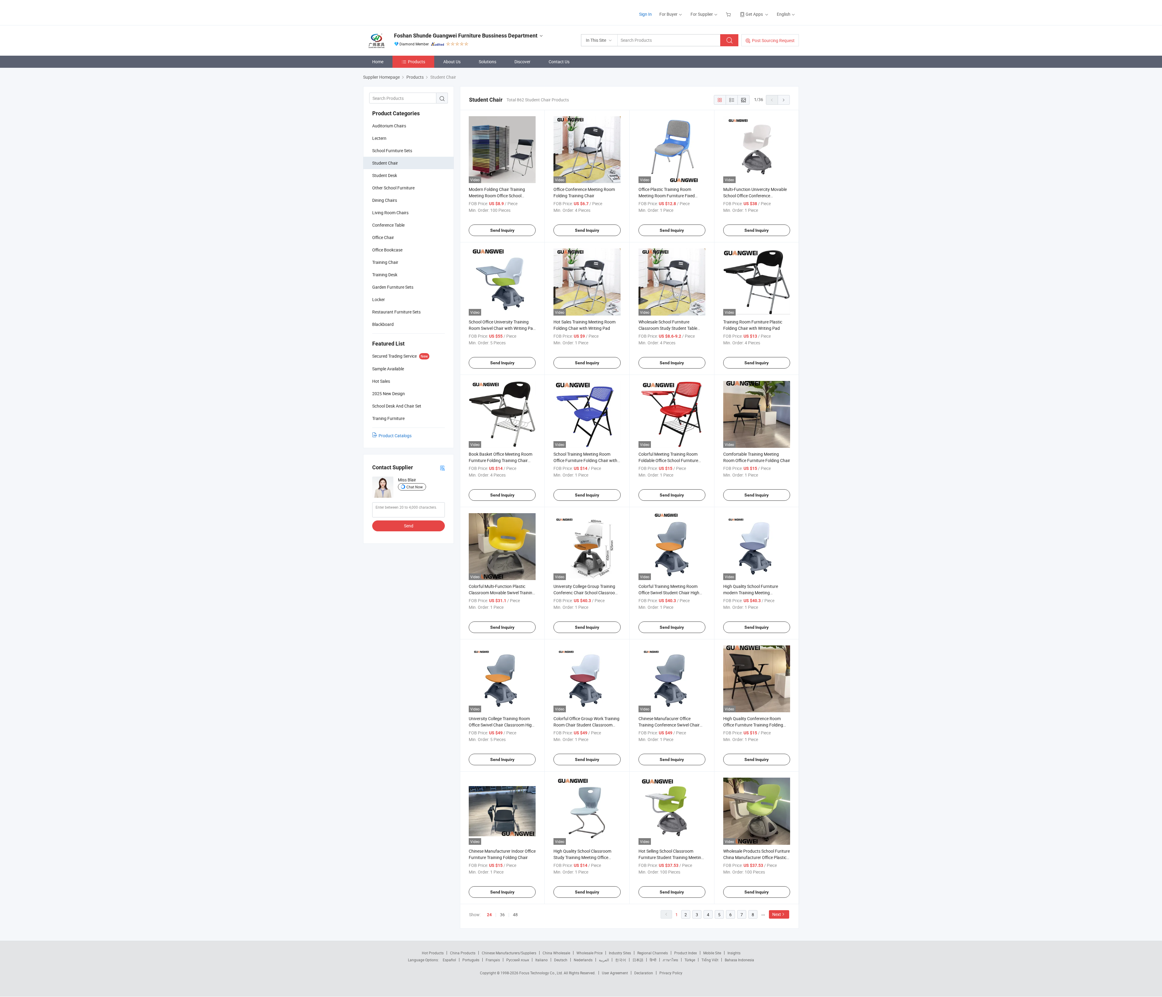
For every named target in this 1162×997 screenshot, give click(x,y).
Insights (733, 952)
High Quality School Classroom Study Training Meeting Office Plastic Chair (582, 857)
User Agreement (615, 972)
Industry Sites (620, 952)
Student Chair (385, 163)
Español (449, 959)
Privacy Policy (670, 972)
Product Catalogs (395, 435)
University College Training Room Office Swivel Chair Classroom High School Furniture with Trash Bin (501, 725)
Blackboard (383, 324)
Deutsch (560, 959)
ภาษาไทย (670, 959)
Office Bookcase (387, 250)
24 (489, 914)
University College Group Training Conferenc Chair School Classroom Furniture (586, 592)
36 (502, 914)
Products (416, 61)
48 (515, 914)
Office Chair (383, 237)
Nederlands (583, 959)
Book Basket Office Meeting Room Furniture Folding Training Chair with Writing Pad (500, 460)
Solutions (487, 61)
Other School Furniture (393, 188)
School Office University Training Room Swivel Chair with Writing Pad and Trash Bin (502, 328)
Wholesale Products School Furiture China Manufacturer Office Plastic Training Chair (756, 857)
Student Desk (384, 175)
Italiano (541, 959)
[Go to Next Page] (783, 99)
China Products (462, 952)
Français (493, 959)
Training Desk (384, 274)
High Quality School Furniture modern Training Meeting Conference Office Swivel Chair (751, 592)
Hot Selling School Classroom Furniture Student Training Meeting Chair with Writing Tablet (671, 857)
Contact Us (559, 61)
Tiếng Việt (709, 959)
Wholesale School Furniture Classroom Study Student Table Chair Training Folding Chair (667, 328)
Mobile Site (712, 952)
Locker (378, 299)
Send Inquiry (502, 230)
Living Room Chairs (390, 212)
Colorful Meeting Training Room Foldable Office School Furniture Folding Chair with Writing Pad (668, 460)
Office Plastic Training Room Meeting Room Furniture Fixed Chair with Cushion (666, 195)
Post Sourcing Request (773, 40)
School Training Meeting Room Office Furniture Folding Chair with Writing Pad (585, 460)
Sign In (645, 14)
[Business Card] (442, 468)
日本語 (637, 959)
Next (776, 914)
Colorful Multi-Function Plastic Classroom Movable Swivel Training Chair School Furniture (502, 592)
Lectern (379, 138)
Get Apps (754, 14)
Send (408, 526)
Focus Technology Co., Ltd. (541, 972)
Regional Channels (652, 952)
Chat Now (414, 486)
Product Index (685, 952)
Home (377, 61)
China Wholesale (556, 952)
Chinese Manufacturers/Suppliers (509, 952)
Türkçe (689, 959)
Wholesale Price (589, 952)
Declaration (643, 972)
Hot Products (433, 952)
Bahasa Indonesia (739, 959)
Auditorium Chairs (389, 126)
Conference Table (388, 225)
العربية (604, 959)
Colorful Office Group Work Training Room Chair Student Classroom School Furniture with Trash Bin (586, 725)
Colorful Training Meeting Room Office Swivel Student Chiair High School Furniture (668, 592)
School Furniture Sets (392, 150)
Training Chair (385, 262)
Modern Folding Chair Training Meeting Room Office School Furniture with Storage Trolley (497, 195)
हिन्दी (653, 959)
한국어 (620, 959)
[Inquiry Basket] (729, 14)
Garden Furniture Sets (392, 287)
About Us (452, 61)
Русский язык (517, 959)
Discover (522, 61)
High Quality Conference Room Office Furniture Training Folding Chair (753, 725)
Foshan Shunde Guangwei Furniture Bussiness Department (465, 35)
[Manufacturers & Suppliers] (402, 12)
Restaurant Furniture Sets (396, 312)
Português (470, 959)
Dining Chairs (384, 200)
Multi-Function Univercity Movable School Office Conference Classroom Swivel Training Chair (755, 195)
